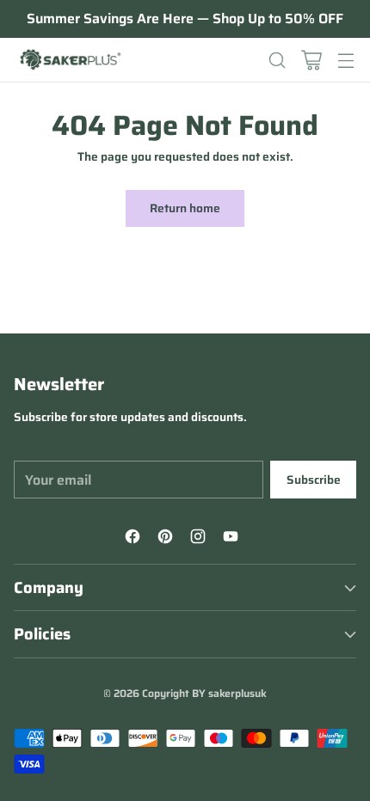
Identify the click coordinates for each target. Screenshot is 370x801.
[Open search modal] (276, 59)
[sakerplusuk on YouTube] (233, 539)
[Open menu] (345, 59)
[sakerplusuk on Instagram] (200, 539)
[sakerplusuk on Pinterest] (168, 539)
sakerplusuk (237, 693)
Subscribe (314, 479)
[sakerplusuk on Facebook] (135, 539)
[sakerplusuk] (70, 60)
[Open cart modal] (311, 59)
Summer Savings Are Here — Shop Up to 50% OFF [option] (185, 19)
